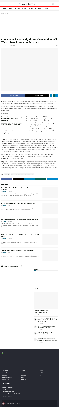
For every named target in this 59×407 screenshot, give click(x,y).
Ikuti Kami (36, 269)
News (10, 8)
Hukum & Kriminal (7, 377)
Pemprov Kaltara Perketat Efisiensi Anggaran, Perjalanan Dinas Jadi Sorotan (47, 339)
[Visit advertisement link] (29, 1)
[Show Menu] (2, 4)
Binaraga (7, 174)
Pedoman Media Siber (8, 391)
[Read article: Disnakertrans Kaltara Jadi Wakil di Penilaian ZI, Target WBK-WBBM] (50, 223)
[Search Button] (56, 4)
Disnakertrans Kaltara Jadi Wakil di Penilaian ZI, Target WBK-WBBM (19, 219)
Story (31, 8)
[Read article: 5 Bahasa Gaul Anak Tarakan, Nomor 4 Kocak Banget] (46, 300)
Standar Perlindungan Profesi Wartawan (13, 394)
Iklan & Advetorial (7, 396)
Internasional (5, 379)
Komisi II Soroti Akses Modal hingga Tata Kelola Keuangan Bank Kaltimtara (12, 118)
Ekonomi (4, 373)
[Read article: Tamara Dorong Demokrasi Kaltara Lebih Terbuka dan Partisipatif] (50, 208)
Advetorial (38, 8)
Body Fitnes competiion (17, 174)
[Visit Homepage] (27, 4)
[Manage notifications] (3, 403)
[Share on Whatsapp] (54, 95)
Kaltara (17, 8)
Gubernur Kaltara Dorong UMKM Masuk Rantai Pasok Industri (17, 250)
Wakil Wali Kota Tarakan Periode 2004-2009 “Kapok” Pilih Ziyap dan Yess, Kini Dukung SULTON (47, 320)
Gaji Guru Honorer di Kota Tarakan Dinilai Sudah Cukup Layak (46, 326)
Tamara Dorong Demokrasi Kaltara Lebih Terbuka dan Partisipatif (18, 203)
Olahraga (23, 379)
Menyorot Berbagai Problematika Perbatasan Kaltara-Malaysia (45, 333)
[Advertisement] (29, 26)
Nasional (23, 375)
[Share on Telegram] (56, 95)
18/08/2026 (10, 238)
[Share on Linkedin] (51, 95)
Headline (4, 375)
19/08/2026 (10, 191)
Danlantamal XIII (29, 174)
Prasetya (5, 45)
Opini (46, 8)
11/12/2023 (12, 45)
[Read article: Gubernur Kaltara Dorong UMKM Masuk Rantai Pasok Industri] (50, 255)
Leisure (24, 8)
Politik (41, 373)
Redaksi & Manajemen (8, 387)
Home (4, 8)
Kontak (4, 389)
